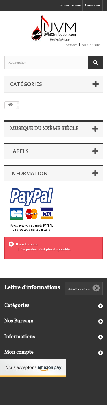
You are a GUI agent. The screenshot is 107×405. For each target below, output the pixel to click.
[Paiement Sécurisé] (31, 209)
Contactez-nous (70, 5)
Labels (19, 151)
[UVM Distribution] (53, 28)
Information (29, 173)
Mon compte (19, 352)
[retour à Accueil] (10, 105)
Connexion (92, 5)
